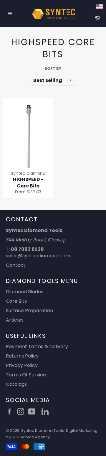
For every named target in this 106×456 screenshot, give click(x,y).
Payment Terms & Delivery (37, 346)
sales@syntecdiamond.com (38, 255)
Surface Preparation (29, 310)
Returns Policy (22, 356)
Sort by (53, 68)
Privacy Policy (22, 365)
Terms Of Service (26, 374)
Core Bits (16, 301)
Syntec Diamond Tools (42, 430)
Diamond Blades (24, 291)
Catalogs (16, 384)
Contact (15, 265)
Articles (15, 320)
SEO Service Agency (30, 436)
